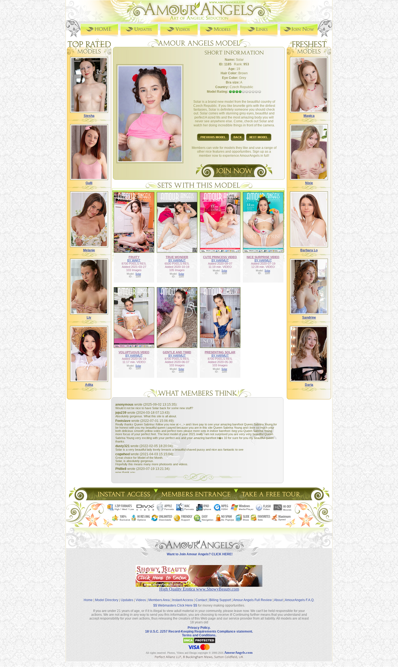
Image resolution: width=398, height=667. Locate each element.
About (278, 600)
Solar (138, 273)
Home (88, 600)
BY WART (134, 260)
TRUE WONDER (177, 257)
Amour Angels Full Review (252, 600)
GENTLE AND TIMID (177, 352)
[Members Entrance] (195, 498)
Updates (127, 600)
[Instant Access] (123, 498)
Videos (141, 600)
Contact (201, 600)
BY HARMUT (177, 260)
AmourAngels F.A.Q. (299, 600)
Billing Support (220, 600)
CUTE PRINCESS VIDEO (220, 257)
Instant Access (182, 600)
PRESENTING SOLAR (220, 352)
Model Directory (106, 600)
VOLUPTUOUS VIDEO (134, 352)
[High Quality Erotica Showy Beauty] (199, 585)
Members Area (159, 600)
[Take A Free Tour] (272, 498)
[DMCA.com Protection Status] (199, 642)
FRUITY (134, 257)
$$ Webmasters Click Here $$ (175, 605)
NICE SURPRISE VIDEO (263, 257)
